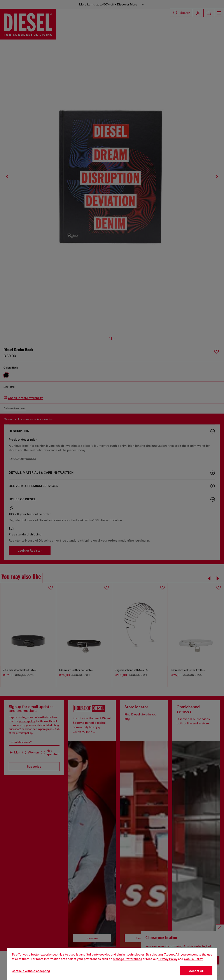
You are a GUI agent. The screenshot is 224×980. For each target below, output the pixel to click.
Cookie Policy (193, 959)
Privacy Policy (167, 959)
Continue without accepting (31, 971)
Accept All (196, 971)
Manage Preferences (127, 959)
